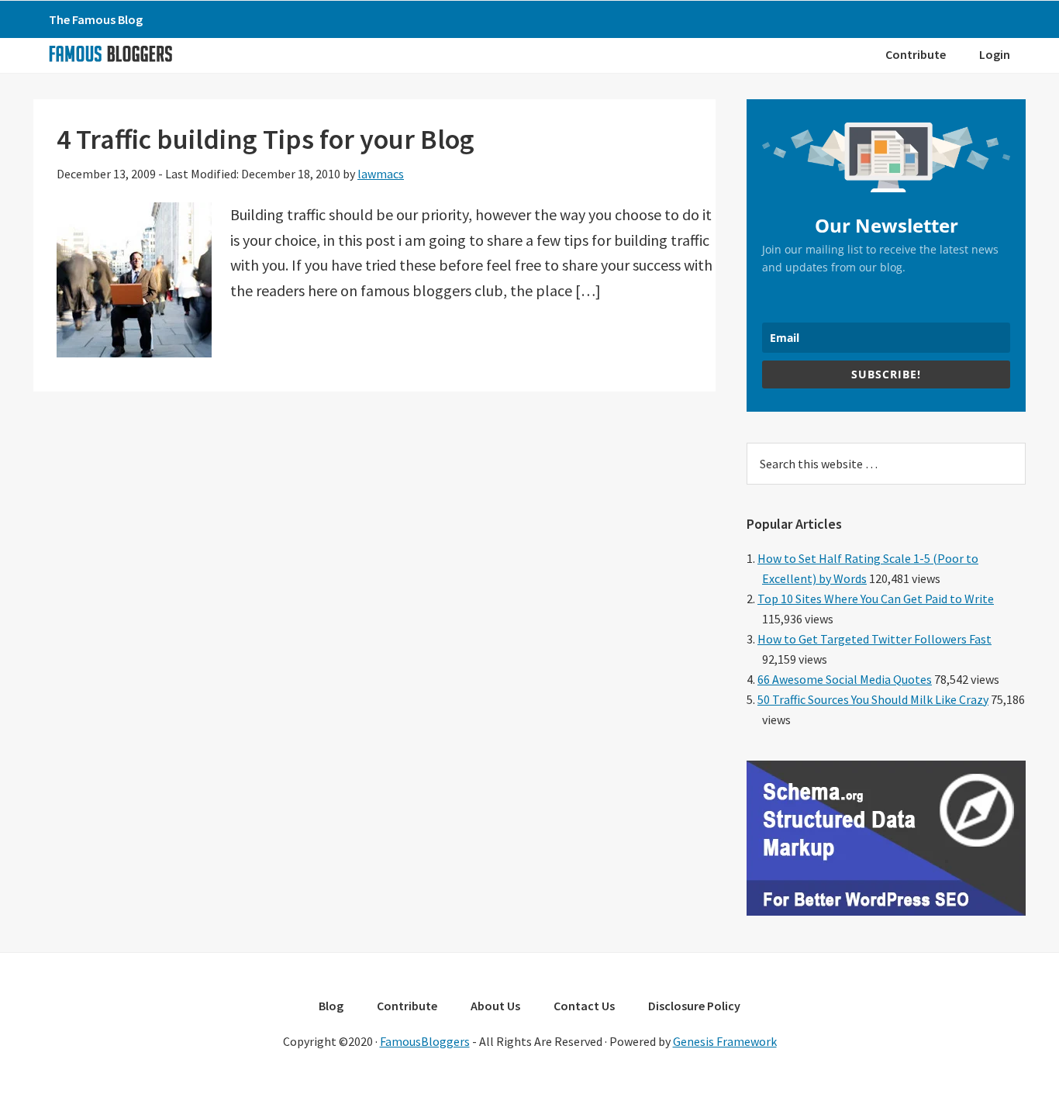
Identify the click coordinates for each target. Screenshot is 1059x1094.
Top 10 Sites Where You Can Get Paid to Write (875, 598)
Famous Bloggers (110, 53)
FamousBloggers (425, 1041)
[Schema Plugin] (886, 911)
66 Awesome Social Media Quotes (844, 679)
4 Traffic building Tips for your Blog (265, 139)
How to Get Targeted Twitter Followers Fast (874, 639)
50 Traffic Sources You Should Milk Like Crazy (872, 699)
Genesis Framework (725, 1041)
